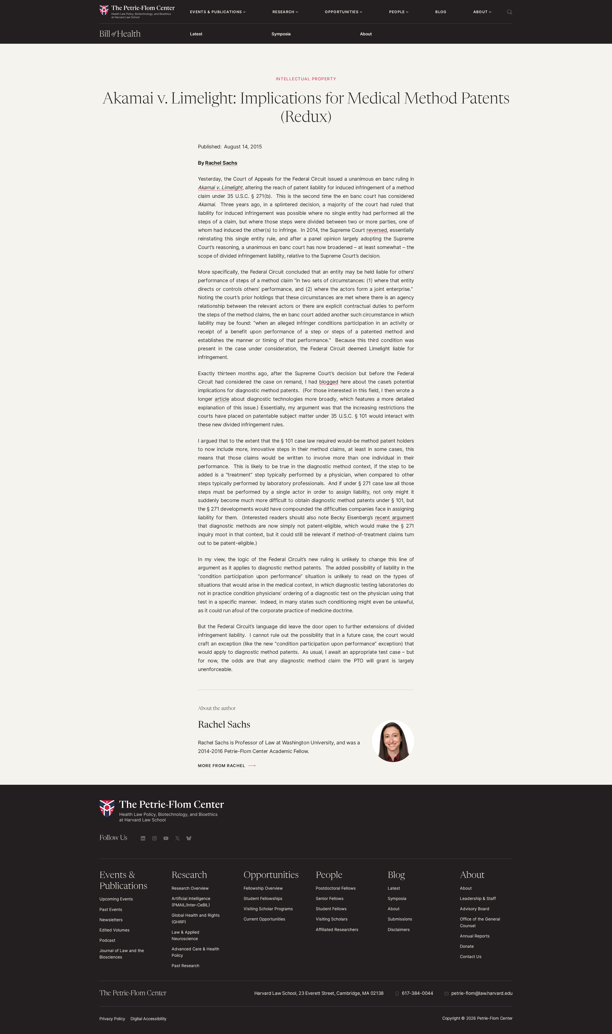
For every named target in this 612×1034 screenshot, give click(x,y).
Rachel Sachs (221, 163)
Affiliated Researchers (337, 929)
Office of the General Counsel (480, 922)
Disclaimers (399, 929)
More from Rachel (221, 765)
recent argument (394, 517)
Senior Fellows (330, 898)
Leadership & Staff (478, 898)
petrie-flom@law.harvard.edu (482, 993)
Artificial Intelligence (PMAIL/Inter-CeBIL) (191, 901)
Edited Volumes (114, 930)
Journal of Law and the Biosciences (121, 953)
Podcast (107, 940)
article (222, 399)
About (366, 34)
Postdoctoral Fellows (336, 888)
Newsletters (111, 919)
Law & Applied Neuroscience (185, 935)
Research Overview (190, 888)
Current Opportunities (264, 919)
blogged (328, 382)
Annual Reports (475, 936)
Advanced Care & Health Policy (195, 952)
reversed (376, 230)
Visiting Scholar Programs (268, 908)
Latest (196, 34)
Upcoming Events (116, 899)
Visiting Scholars (332, 919)
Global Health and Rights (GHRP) (196, 918)
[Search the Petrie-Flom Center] (510, 12)
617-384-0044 (417, 993)
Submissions (400, 919)
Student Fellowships (263, 898)
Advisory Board (474, 908)
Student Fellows (331, 908)
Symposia (281, 34)
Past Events (110, 909)
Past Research (185, 965)
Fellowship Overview (263, 888)
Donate (467, 946)
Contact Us (470, 956)
